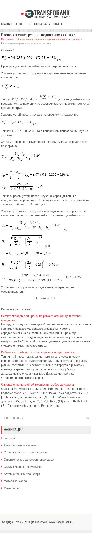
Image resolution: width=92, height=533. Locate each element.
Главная (6, 24)
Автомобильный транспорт (22, 474)
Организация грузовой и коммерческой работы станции (48, 39)
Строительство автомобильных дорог (29, 459)
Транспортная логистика (20, 445)
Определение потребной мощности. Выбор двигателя (37, 384)
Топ (28, 24)
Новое (19, 24)
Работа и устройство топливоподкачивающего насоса (37, 352)
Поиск (57, 24)
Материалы (7, 39)
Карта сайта (42, 24)
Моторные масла (15, 481)
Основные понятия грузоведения (26, 452)
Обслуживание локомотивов (23, 466)
